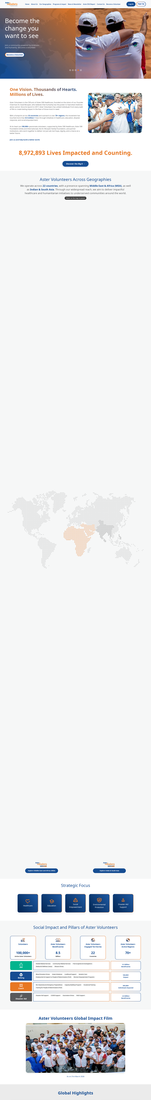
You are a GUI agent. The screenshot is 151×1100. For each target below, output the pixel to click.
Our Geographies (45, 4)
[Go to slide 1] (70, 70)
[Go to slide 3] (75, 70)
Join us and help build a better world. (25, 140)
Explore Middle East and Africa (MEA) (41, 871)
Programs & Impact (59, 4)
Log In (131, 4)
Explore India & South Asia (109, 871)
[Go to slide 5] (81, 70)
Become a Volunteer (113, 4)
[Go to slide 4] (78, 70)
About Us (34, 4)
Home (27, 4)
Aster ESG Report (89, 4)
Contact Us (101, 4)
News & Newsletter (74, 4)
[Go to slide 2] (73, 70)
